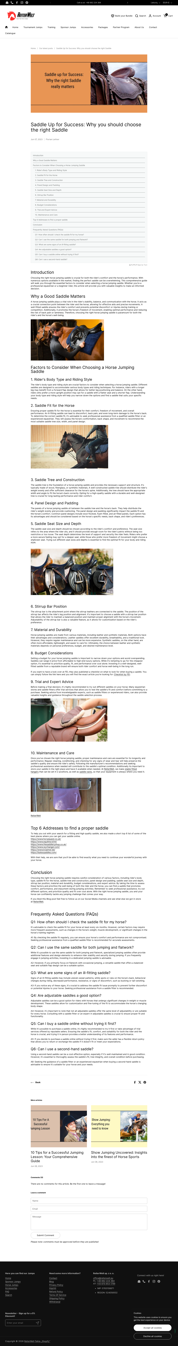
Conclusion (37, 225)
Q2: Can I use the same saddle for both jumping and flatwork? (61, 239)
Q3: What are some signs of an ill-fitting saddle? (55, 244)
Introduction (38, 155)
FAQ (7, 1291)
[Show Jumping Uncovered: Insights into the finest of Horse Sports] (119, 1126)
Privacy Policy (56, 1285)
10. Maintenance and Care (46, 215)
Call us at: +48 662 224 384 (89, 3)
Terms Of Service (57, 1295)
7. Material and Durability (45, 200)
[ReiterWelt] (21, 15)
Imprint (52, 1288)
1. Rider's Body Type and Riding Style (51, 170)
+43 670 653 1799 (106, 1283)
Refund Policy (56, 1291)
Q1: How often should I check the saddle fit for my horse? (59, 234)
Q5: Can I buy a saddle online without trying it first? (57, 254)
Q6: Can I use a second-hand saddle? (51, 259)
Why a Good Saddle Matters (45, 160)
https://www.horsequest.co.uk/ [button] (46, 839)
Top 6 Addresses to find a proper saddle (50, 220)
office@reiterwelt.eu (103, 1278)
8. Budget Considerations (46, 205)
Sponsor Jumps (13, 1281)
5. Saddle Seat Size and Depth (48, 190)
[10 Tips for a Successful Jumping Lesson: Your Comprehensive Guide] (59, 1126)
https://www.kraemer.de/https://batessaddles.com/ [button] (44, 851)
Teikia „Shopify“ (42, 1341)
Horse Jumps (11, 1285)
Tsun (145, 265)
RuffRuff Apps (136, 265)
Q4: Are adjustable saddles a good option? (53, 249)
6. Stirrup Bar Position (44, 195)
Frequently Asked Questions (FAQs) (48, 230)
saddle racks (85, 771)
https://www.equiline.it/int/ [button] (44, 841)
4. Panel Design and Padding (47, 185)
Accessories (11, 1288)
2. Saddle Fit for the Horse (46, 175)
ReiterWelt (109, 769)
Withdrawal (54, 1301)
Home (8, 1278)
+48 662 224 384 (106, 1281)
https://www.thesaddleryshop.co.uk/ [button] (48, 844)
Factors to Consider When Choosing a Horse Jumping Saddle (59, 165)
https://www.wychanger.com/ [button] (45, 847)
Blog (51, 1281)
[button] (140, 15)
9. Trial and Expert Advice (46, 210)
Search (8, 1295)
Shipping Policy (57, 1298)
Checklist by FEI (122, 674)
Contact (53, 1278)
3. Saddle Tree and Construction (49, 180)
